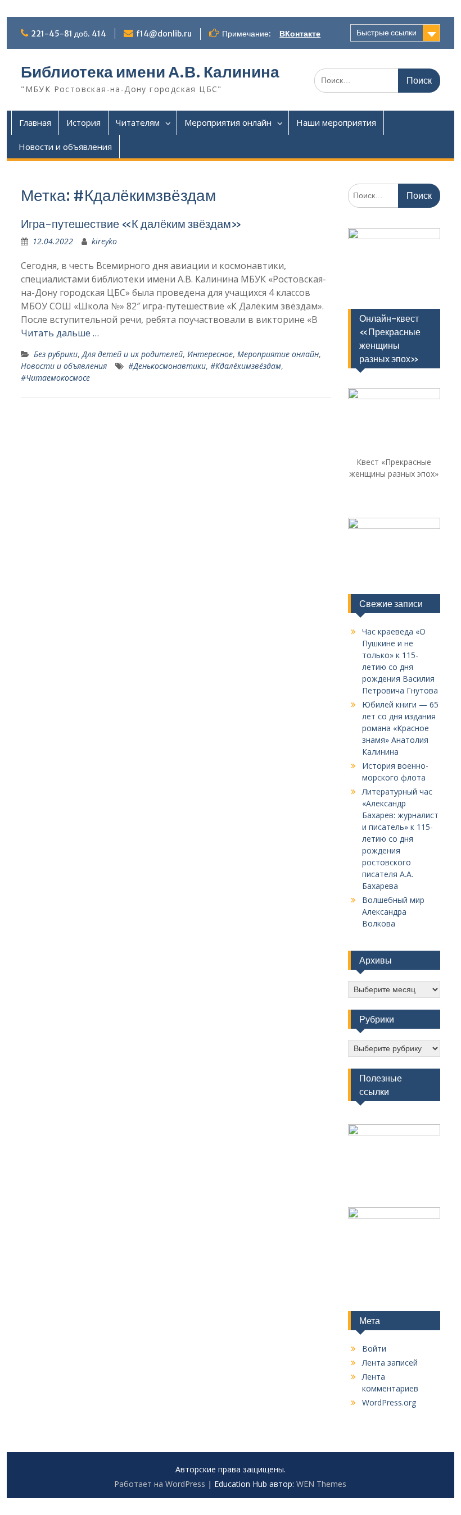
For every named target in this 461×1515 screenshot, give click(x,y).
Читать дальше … (60, 333)
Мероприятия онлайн (228, 122)
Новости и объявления (65, 146)
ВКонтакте (299, 34)
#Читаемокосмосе (55, 377)
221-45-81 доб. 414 (68, 34)
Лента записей (390, 1362)
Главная (35, 122)
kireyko (104, 241)
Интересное (210, 354)
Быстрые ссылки (386, 33)
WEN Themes (321, 1484)
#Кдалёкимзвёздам (245, 366)
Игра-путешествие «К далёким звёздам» (131, 224)
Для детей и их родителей (132, 354)
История (83, 122)
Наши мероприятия (336, 122)
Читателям (138, 122)
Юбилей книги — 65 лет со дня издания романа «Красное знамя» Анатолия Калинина (400, 728)
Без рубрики (56, 354)
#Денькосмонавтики (167, 366)
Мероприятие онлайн (278, 354)
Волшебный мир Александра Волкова (393, 912)
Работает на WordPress (159, 1484)
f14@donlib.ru (164, 34)
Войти (374, 1348)
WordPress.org (389, 1402)
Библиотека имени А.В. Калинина (150, 72)
